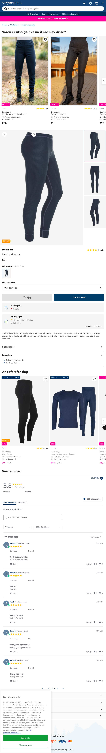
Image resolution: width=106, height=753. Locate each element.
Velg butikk (15, 323)
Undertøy (14, 25)
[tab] (92, 499)
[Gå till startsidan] (11, 3)
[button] (14, 564)
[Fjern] (100, 8)
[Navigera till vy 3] (95, 212)
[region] (25, 722)
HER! (63, 18)
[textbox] (102, 538)
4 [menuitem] (57, 688)
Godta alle (25, 738)
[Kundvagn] (97, 3)
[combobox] (17, 527)
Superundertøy (28, 25)
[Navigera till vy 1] (95, 146)
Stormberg (7, 250)
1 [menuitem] (48, 688)
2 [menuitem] (51, 688)
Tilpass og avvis (25, 745)
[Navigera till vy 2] (95, 179)
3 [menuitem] (54, 688)
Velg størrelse (10, 288)
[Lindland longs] (6, 273)
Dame (4, 25)
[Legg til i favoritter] (45, 39)
